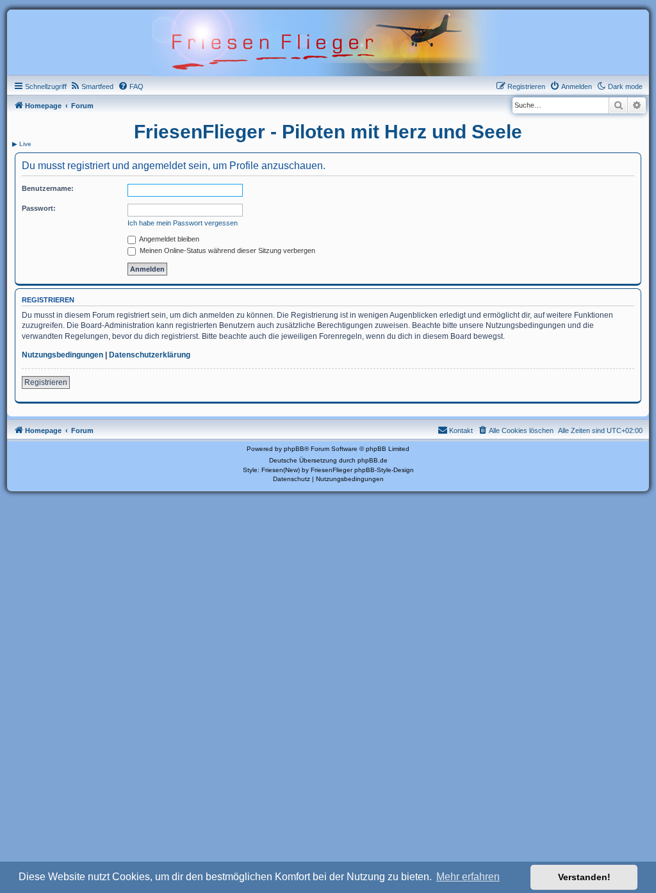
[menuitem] (91, 86)
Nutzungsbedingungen (62, 354)
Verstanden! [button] (584, 877)
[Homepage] (328, 42)
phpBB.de (372, 460)
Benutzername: (48, 188)
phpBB (294, 448)
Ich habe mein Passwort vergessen (182, 223)
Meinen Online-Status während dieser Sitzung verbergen (226, 250)
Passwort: (39, 208)
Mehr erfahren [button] (468, 876)
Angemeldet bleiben (168, 239)
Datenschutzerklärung (149, 354)
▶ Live (21, 143)
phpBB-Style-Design (384, 469)
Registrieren (45, 382)
